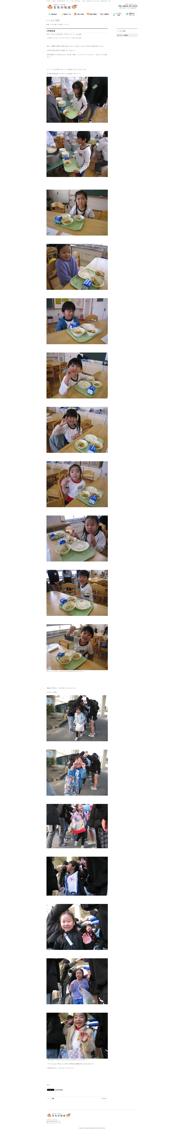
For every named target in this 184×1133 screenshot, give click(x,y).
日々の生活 (79, 34)
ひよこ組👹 (50, 1098)
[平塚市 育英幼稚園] (62, 7)
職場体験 (105, 1098)
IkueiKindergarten (89, 1128)
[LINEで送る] (59, 1090)
